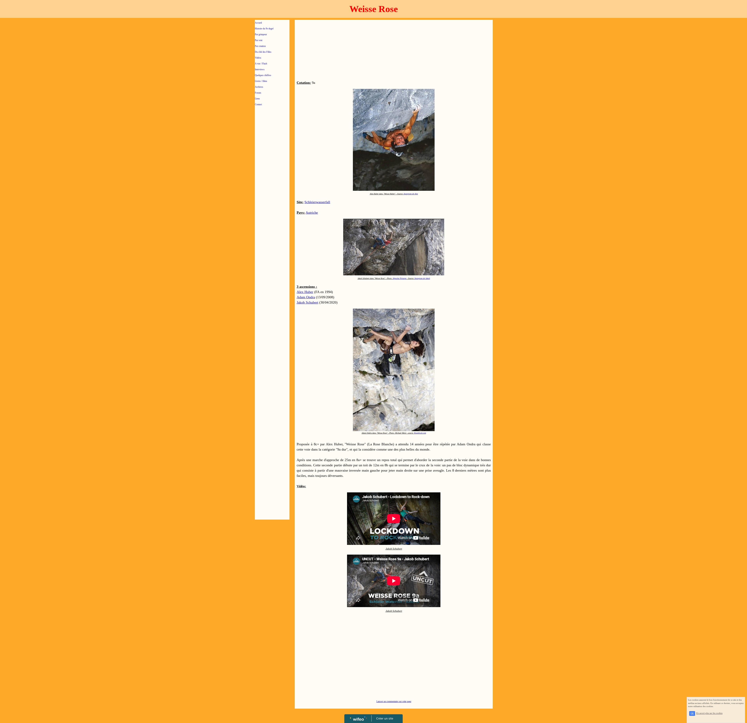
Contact (258, 104)
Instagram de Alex (411, 194)
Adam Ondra (306, 297)
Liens (257, 98)
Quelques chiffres (263, 75)
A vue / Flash (261, 63)
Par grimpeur (261, 34)
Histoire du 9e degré (264, 28)
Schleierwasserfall (317, 202)
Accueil (258, 22)
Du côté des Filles (263, 52)
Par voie (258, 40)
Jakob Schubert (307, 302)
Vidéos (258, 57)
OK (692, 713)
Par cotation (260, 46)
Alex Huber (305, 292)
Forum (258, 92)
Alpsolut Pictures (399, 278)
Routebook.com (420, 433)
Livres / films (261, 81)
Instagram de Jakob (422, 278)
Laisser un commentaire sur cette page (393, 701)
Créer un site (384, 718)
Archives (259, 87)
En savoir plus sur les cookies (709, 713)
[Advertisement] (272, 187)
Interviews (260, 69)
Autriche (312, 212)
